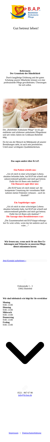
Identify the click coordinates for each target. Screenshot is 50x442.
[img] (25, 10)
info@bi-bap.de (25, 395)
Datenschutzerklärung (31, 433)
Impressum (13, 433)
